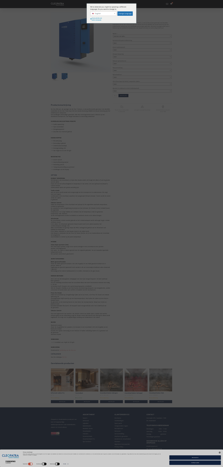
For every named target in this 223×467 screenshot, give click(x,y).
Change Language (125, 14)
